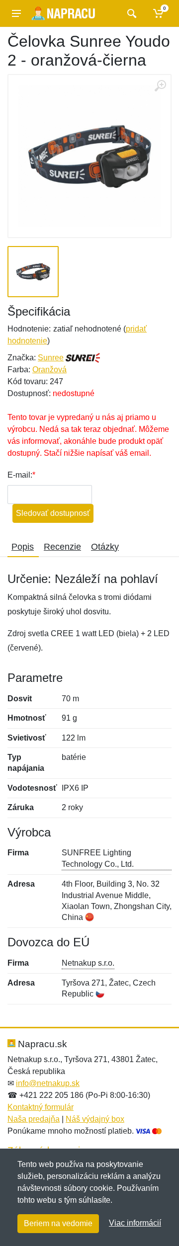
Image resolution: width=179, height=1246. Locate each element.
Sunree (51, 357)
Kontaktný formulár (40, 1107)
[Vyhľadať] (130, 13)
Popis (22, 547)
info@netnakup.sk (48, 1083)
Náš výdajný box (95, 1119)
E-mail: (19, 475)
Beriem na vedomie (58, 1223)
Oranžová (49, 369)
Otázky (105, 547)
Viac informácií (135, 1223)
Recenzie (62, 547)
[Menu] (16, 13)
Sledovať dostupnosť (53, 513)
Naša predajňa (33, 1119)
